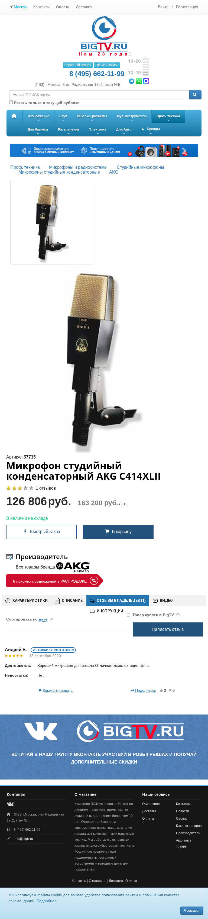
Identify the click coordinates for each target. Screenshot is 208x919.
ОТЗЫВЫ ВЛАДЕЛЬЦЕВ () (121, 600)
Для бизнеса (38, 132)
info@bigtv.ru (23, 839)
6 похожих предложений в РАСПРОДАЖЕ (50, 581)
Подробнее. (47, 901)
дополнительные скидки (104, 762)
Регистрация (187, 7)
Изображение (38, 118)
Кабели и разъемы (92, 118)
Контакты (41, 7)
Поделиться (145, 690)
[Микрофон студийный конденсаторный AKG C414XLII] (104, 359)
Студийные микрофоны (140, 167)
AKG (113, 172)
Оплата (62, 7)
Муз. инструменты (132, 118)
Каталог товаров (189, 826)
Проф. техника (168, 118)
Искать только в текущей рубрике (46, 102)
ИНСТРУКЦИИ (109, 611)
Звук (63, 118)
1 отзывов (46, 488)
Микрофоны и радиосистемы (78, 167)
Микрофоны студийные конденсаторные (59, 172)
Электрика (97, 132)
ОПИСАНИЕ (72, 600)
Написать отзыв (168, 629)
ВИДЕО (166, 600)
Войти (163, 7)
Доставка (84, 7)
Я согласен (191, 910)
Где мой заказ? (107, 65)
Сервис (181, 818)
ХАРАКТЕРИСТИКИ (30, 600)
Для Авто (123, 132)
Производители (188, 833)
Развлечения (68, 132)
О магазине (151, 804)
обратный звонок (77, 65)
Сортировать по (26, 619)
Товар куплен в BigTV (153, 615)
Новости (182, 811)
